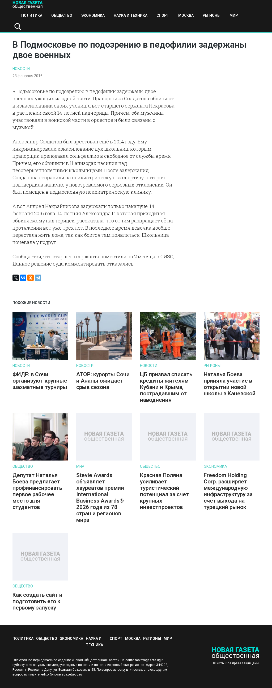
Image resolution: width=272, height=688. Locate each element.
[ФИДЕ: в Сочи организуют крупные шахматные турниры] (40, 359)
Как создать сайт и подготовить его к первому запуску (37, 601)
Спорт (162, 15)
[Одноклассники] (30, 278)
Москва (186, 15)
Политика (31, 15)
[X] (15, 278)
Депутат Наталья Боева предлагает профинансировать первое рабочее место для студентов (37, 491)
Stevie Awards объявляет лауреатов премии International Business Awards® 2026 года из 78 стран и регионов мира (100, 497)
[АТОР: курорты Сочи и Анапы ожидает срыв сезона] (104, 359)
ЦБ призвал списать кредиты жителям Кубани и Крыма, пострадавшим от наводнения (166, 387)
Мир (234, 15)
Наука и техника (130, 15)
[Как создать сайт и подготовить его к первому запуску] (40, 579)
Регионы (211, 15)
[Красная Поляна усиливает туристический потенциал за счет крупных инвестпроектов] (168, 459)
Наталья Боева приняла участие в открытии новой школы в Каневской (230, 384)
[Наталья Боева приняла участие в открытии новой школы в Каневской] (232, 359)
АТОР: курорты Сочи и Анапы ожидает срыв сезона (103, 380)
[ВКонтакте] (23, 278)
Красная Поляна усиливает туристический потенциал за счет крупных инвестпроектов (164, 491)
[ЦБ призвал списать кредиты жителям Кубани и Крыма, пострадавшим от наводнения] (168, 359)
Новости (21, 69)
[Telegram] (38, 278)
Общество (61, 15)
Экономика (93, 15)
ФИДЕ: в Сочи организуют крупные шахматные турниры (39, 380)
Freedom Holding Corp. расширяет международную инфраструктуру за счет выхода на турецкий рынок (228, 491)
